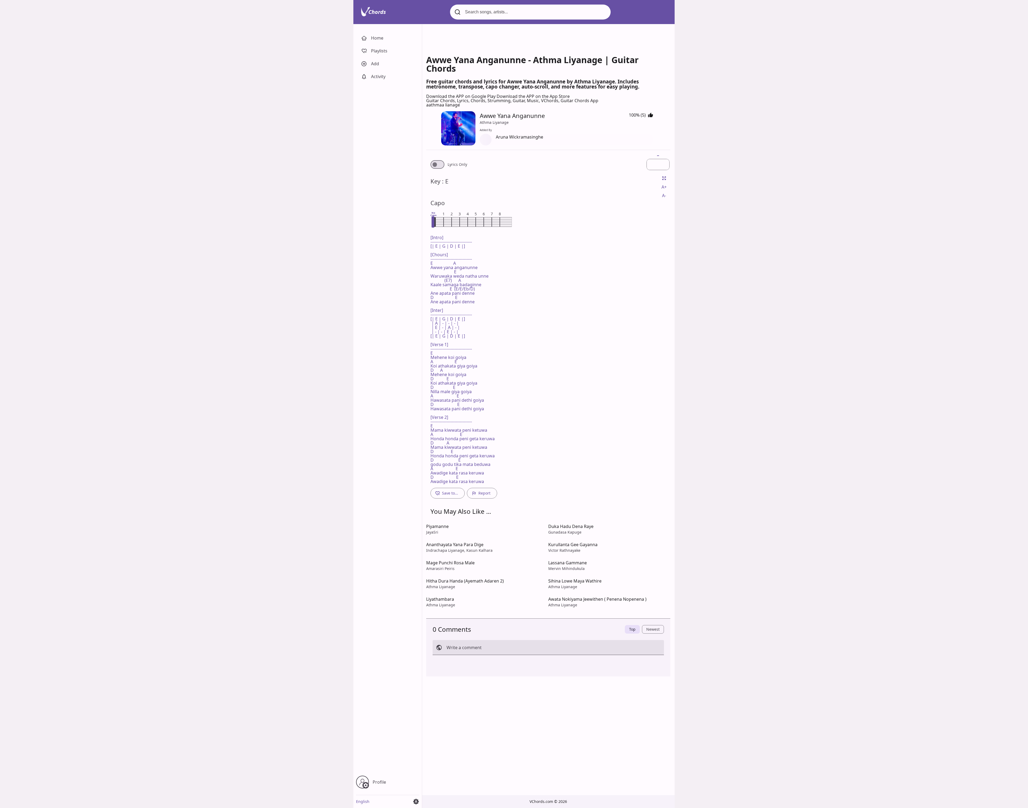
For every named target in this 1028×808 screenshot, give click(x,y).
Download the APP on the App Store (533, 96)
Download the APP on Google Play (461, 96)
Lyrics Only (457, 164)
